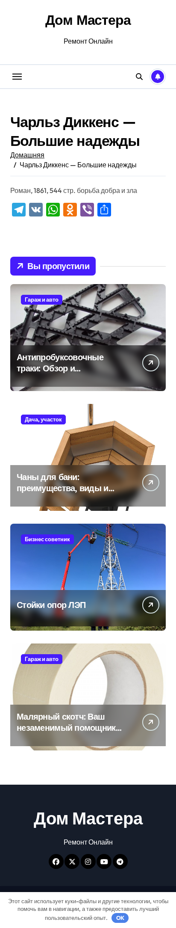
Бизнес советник (47, 539)
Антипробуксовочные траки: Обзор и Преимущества (60, 368)
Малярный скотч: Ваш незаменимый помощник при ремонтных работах (66, 727)
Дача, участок (43, 419)
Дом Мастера (87, 19)
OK (120, 917)
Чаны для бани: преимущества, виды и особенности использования (63, 493)
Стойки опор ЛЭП (51, 604)
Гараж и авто (42, 299)
